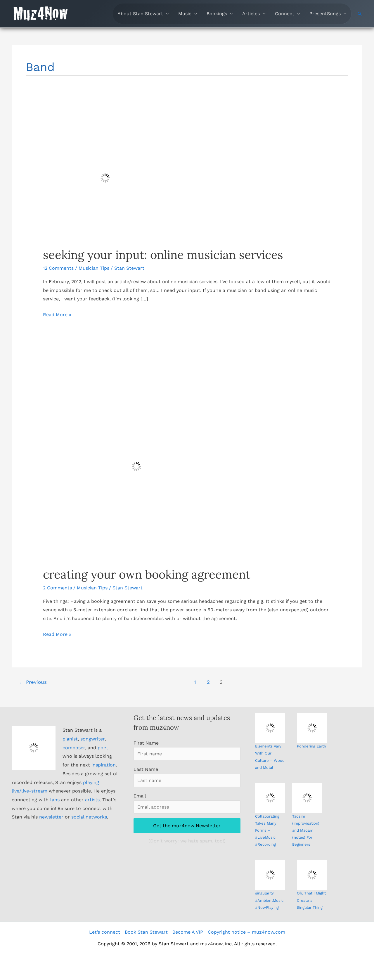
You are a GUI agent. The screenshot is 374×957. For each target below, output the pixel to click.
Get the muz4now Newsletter (187, 825)
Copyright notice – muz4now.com (246, 932)
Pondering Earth (311, 746)
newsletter (51, 817)
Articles (251, 13)
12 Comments (58, 268)
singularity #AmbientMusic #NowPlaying (269, 900)
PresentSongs (325, 13)
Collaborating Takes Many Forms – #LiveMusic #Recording (267, 830)
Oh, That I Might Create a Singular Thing (311, 900)
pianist (70, 739)
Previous (33, 682)
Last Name (146, 769)
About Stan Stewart (140, 13)
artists (92, 799)
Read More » (57, 315)
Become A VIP (187, 932)
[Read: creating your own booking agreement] (136, 466)
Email (140, 796)
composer (74, 747)
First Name (146, 743)
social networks (89, 817)
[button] (359, 13)
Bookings (217, 13)
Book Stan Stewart (146, 932)
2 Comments (57, 588)
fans (55, 799)
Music (184, 13)
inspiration (103, 765)
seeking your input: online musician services (163, 254)
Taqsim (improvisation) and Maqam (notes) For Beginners (305, 830)
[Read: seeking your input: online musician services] (105, 177)
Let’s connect (104, 932)
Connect (284, 13)
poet (103, 747)
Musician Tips (94, 268)
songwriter (92, 739)
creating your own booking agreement (146, 574)
